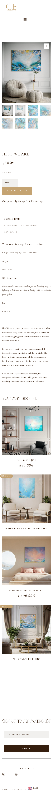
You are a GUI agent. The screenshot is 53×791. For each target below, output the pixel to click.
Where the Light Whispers (26, 528)
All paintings (19, 201)
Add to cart (15, 190)
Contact (19, 789)
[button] (46, 46)
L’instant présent (26, 659)
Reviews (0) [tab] (11, 232)
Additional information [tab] (20, 225)
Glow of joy (26, 460)
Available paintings (34, 201)
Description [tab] (12, 219)
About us (8, 789)
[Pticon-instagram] (3, 774)
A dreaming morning (26, 590)
